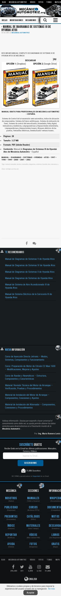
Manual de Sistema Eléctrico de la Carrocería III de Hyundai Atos (28, 296)
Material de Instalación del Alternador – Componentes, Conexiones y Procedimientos (30, 406)
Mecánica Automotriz (21, 33)
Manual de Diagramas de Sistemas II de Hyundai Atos (29, 271)
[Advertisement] (30, 42)
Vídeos (33, 535)
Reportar (11, 535)
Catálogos (33, 517)
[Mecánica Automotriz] (30, 11)
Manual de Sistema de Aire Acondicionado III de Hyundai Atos (27, 286)
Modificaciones (16, 20)
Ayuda (11, 544)
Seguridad (36, 476)
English (32, 579)
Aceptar (30, 592)
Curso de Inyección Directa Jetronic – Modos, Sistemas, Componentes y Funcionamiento (26, 358)
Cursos (33, 507)
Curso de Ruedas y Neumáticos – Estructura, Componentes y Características (25, 377)
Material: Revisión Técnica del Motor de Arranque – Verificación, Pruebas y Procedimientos (29, 387)
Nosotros (11, 498)
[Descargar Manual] (16, 87)
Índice (11, 526)
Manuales (33, 498)
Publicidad (11, 507)
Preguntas (11, 517)
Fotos (33, 544)
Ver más (51, 589)
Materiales (33, 526)
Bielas (4, 20)
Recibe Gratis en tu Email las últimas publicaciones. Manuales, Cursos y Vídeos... (30, 449)
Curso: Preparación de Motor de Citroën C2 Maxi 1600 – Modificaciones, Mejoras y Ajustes (30, 368)
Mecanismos (30, 20)
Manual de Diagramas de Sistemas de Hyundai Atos (29, 278)
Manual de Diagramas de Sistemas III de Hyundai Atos (26, 28)
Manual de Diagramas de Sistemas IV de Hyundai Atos (30, 265)
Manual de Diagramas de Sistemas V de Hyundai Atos (30, 259)
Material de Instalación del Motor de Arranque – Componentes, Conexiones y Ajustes (27, 396)
